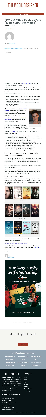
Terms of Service (27, 388)
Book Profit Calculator (6, 405)
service (13, 131)
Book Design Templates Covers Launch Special (16, 243)
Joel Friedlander (12, 43)
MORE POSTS (23, 345)
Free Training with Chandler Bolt (9, 402)
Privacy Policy (27, 391)
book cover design (26, 83)
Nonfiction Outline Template (8, 407)
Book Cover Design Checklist (8, 398)
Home (6, 48)
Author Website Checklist (7, 409)
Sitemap (26, 386)
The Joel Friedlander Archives (16, 48)
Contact (26, 384)
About (25, 379)
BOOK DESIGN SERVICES (23, 14)
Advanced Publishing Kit (7, 400)
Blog (8, 48)
